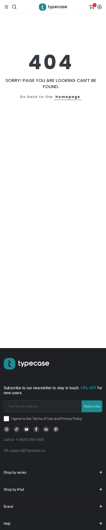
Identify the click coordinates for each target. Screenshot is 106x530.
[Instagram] (7, 429)
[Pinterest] (56, 429)
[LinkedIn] (46, 429)
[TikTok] (16, 429)
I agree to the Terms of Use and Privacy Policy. (46, 419)
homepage (67, 96)
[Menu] (6, 6)
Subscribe (92, 406)
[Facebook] (36, 429)
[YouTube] (26, 429)
